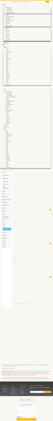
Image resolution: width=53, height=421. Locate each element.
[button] (25, 87)
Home (4, 4)
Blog (3, 44)
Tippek (5, 129)
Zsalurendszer (8, 23)
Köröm (7, 24)
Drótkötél (7, 29)
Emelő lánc (7, 36)
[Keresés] (47, 2)
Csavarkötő (7, 115)
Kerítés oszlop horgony (9, 25)
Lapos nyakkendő (9, 11)
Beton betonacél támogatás (10, 16)
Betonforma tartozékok (8, 7)
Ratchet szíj (7, 33)
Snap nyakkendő (9, 10)
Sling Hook (7, 37)
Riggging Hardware (8, 27)
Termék (4, 5)
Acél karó (7, 15)
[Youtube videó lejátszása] (26, 350)
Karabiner (7, 40)
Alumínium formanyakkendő (11, 12)
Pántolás (7, 32)
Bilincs (7, 28)
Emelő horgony (8, 19)
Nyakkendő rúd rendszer (9, 20)
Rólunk (4, 41)
